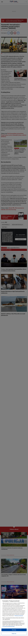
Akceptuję (14, 629)
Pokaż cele (14, 633)
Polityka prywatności (19, 615)
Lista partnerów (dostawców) (8, 626)
